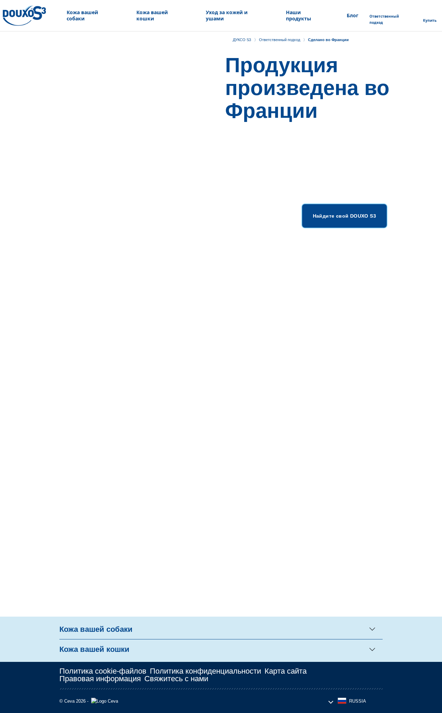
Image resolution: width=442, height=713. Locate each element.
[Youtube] (361, 675)
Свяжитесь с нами (176, 678)
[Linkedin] (377, 675)
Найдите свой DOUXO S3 (344, 216)
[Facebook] (331, 675)
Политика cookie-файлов (102, 671)
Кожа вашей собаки (96, 629)
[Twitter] (346, 675)
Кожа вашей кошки (94, 649)
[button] (86, 16)
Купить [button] (429, 20)
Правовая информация (100, 678)
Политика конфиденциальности (205, 671)
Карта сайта (286, 671)
